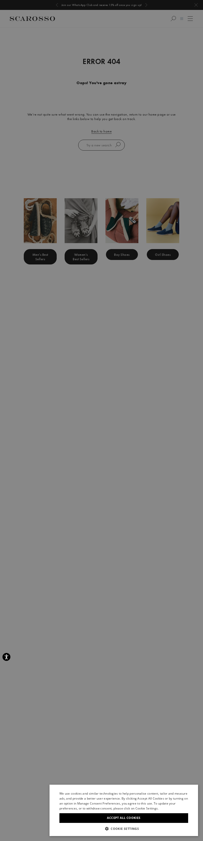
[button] (123, 828)
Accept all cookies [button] (123, 818)
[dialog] (101, 420)
